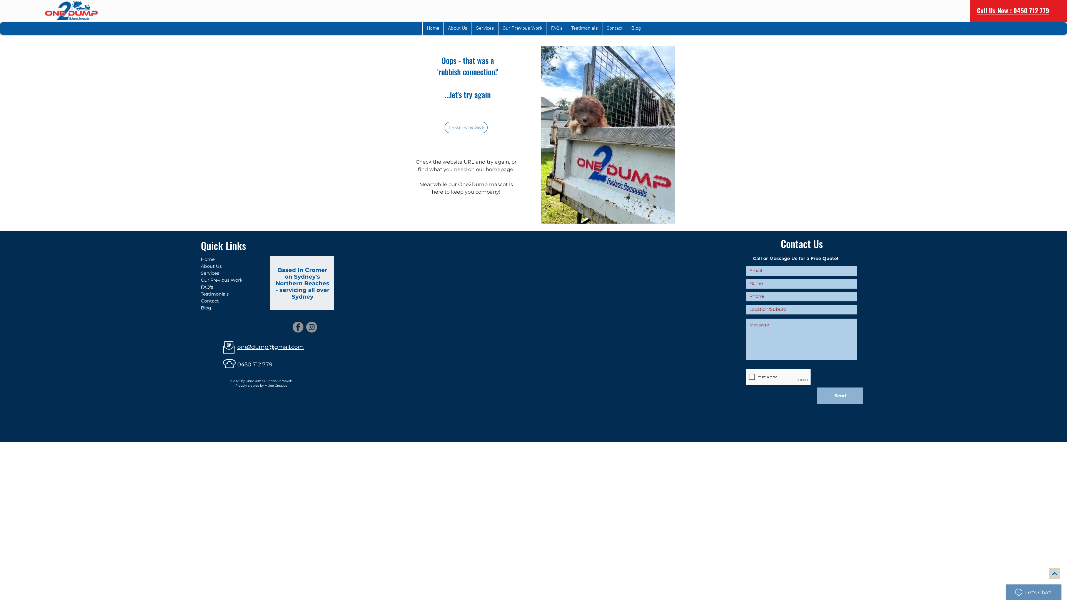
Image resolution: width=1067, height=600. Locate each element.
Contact (210, 301)
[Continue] (1054, 573)
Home (208, 259)
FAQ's (207, 287)
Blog (206, 308)
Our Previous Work (222, 280)
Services (210, 273)
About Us (211, 266)
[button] (485, 28)
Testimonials (215, 294)
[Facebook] (298, 327)
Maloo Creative (276, 386)
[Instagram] (311, 327)
